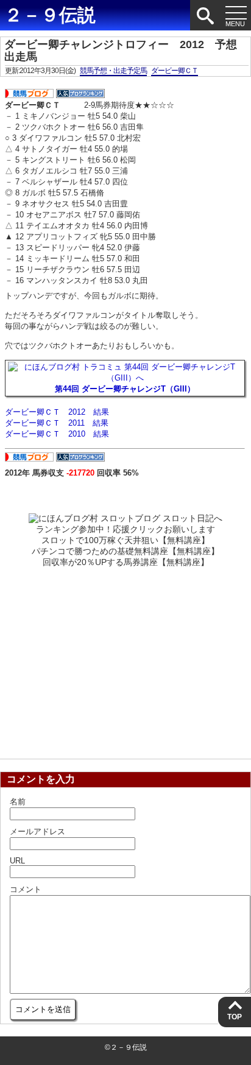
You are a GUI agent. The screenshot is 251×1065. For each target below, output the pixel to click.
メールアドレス (37, 831)
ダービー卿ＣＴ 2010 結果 (57, 433)
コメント (25, 889)
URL (17, 860)
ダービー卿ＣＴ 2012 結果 (57, 412)
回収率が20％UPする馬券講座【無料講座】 (126, 562)
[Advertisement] (125, 659)
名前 (18, 801)
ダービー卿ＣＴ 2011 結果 (56, 422)
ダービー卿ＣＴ (174, 70)
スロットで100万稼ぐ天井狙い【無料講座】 (125, 540)
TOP (234, 1017)
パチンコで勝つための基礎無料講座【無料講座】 (125, 551)
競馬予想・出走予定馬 (113, 70)
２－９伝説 (50, 15)
